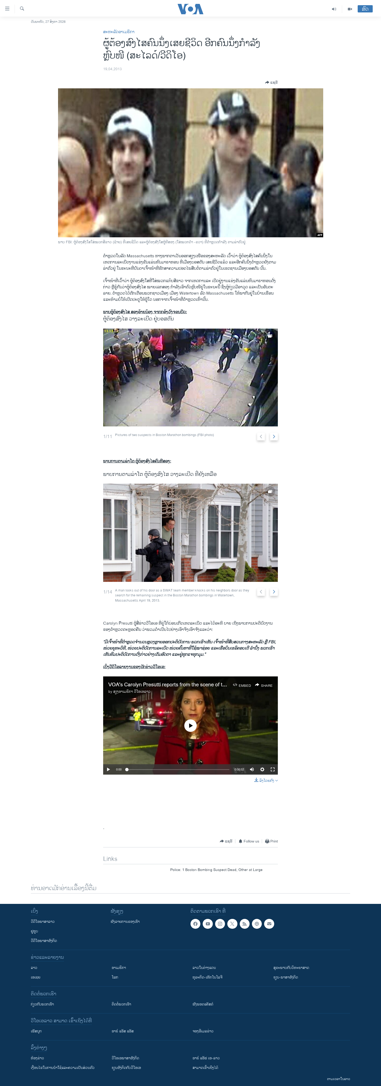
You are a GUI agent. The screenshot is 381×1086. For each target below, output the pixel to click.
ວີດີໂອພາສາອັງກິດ (44, 941)
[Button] (271, 82)
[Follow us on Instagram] (220, 924)
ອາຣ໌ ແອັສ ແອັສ (123, 1031)
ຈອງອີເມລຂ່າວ (203, 1031)
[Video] (350, 9)
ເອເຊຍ (35, 977)
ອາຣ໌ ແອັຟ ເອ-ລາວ (206, 1058)
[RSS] (245, 924)
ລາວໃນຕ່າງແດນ (204, 967)
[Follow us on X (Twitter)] (232, 924)
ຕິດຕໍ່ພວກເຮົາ (121, 1004)
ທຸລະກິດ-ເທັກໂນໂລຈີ (207, 977)
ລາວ (34, 967)
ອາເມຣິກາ (119, 967)
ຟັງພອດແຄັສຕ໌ (203, 1004)
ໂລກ (115, 977)
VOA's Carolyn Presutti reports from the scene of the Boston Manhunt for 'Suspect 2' (204, 685)
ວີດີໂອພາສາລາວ (43, 921)
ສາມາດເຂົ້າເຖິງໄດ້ (205, 1067)
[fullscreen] (272, 769)
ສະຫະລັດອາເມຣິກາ (119, 31)
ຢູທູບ (34, 931)
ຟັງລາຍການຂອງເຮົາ (125, 921)
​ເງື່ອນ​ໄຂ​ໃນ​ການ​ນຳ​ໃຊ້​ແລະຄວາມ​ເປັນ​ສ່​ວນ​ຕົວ (63, 1067)
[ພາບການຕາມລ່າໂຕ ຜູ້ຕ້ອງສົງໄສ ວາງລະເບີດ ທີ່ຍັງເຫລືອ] (190, 533)
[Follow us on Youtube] (208, 924)
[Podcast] (257, 924)
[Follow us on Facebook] (195, 924)
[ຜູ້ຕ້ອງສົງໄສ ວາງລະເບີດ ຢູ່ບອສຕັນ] (190, 377)
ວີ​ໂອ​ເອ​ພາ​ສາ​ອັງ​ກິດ (125, 1058)
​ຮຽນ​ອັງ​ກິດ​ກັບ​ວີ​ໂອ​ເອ (126, 1067)
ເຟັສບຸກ (36, 1031)
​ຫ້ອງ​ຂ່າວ (37, 1058)
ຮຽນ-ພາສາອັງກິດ (285, 977)
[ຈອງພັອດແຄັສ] (269, 924)
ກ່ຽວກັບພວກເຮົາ (42, 1004)
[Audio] (334, 9)
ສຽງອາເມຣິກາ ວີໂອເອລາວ (132, 692)
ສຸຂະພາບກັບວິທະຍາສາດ (291, 967)
